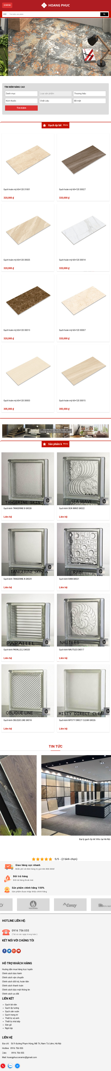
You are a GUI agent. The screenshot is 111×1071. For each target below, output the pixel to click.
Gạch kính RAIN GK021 (69, 579)
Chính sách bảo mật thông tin (16, 990)
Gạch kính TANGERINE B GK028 (18, 508)
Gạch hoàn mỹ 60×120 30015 (72, 401)
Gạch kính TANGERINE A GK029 (18, 579)
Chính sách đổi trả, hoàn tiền (15, 981)
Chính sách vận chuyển (13, 977)
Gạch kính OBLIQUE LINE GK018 (18, 720)
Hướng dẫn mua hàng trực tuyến (17, 969)
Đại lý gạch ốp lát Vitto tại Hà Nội (36, 839)
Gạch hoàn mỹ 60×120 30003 (17, 401)
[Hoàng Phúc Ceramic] (56, 5)
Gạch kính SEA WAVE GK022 (72, 508)
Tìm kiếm (21, 108)
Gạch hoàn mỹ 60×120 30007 (72, 330)
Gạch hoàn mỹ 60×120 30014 (72, 260)
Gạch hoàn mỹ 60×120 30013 (17, 330)
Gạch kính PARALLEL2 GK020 (17, 649)
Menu (65, 125)
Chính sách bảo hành (12, 973)
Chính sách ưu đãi (10, 994)
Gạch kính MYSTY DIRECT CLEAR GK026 (77, 720)
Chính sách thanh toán (12, 985)
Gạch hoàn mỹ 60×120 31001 (17, 189)
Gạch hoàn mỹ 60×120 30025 (17, 260)
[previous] (6, 47)
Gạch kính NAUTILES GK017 (71, 649)
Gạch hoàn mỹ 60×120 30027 (72, 189)
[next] (105, 47)
